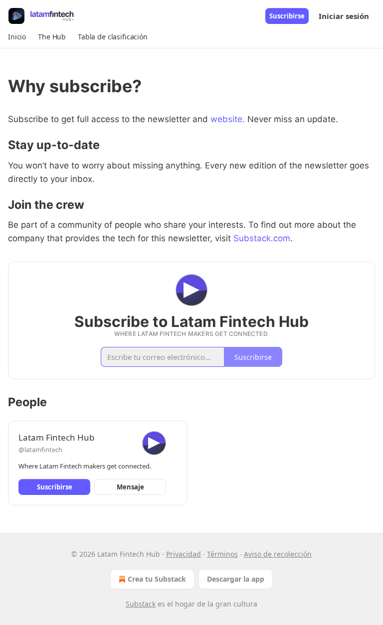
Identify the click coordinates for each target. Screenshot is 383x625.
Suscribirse (287, 15)
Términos (222, 554)
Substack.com (261, 238)
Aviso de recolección (278, 554)
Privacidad (183, 554)
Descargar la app (235, 579)
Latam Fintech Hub (56, 437)
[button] (17, 37)
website (226, 119)
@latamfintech (40, 449)
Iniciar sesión (344, 16)
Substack (141, 604)
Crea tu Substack (157, 579)
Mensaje (130, 486)
